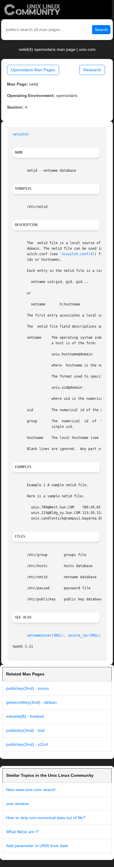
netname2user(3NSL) (45, 635)
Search (101, 29)
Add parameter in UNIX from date (37, 845)
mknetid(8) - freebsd (25, 716)
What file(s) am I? (22, 831)
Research (92, 69)
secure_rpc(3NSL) (84, 635)
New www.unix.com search (31, 789)
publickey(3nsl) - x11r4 (27, 744)
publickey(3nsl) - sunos (27, 688)
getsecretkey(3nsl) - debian (31, 702)
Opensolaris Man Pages (33, 69)
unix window (17, 803)
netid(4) (21, 134)
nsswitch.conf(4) (78, 254)
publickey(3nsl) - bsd (25, 730)
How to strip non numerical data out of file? (45, 817)
